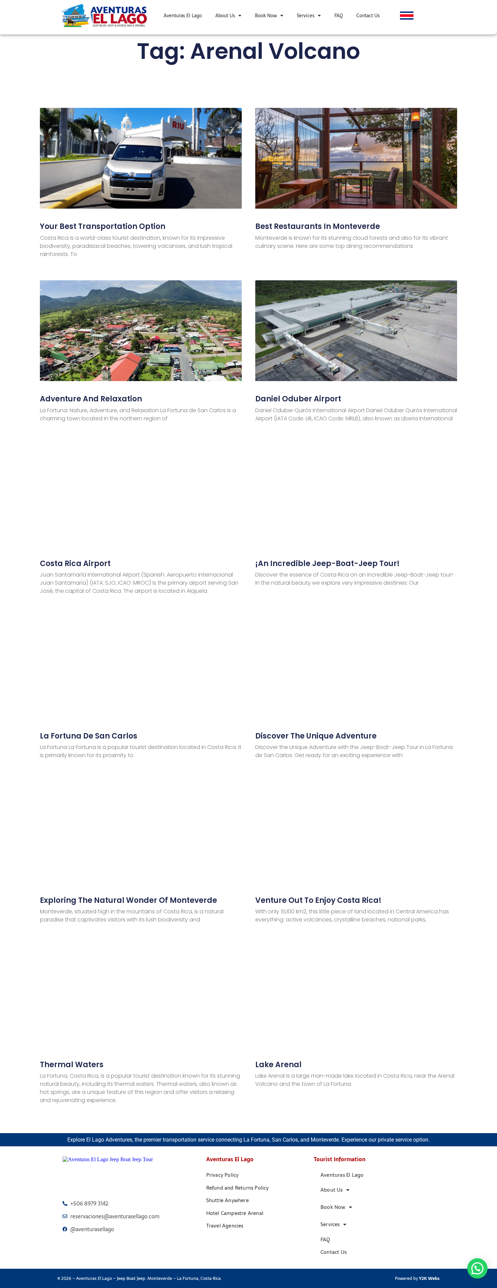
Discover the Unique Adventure (316, 736)
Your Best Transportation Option (102, 226)
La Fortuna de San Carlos (88, 736)
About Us (225, 15)
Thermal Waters (71, 1064)
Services (305, 15)
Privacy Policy (222, 1175)
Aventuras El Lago (183, 15)
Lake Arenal (278, 1064)
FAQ (338, 15)
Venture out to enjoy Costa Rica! (318, 900)
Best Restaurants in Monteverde (317, 226)
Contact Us (368, 15)
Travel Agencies (224, 1225)
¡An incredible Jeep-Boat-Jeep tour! (327, 563)
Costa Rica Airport (75, 563)
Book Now (266, 15)
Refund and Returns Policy (237, 1188)
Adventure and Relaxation (91, 399)
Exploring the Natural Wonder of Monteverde (128, 900)
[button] (477, 1268)
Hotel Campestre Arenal (234, 1213)
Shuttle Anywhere (227, 1200)
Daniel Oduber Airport (298, 399)
